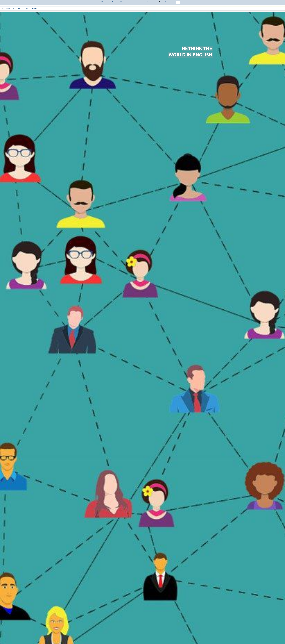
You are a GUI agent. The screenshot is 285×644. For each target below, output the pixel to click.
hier (160, 2)
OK (177, 2)
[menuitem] (14, 8)
